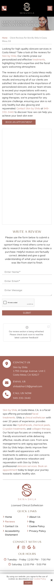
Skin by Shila (9, 55)
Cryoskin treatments (14, 428)
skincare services (27, 466)
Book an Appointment (19, 122)
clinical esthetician (35, 417)
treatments (39, 59)
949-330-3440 (21, 398)
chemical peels (41, 425)
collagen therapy (41, 428)
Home (4, 37)
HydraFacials (24, 425)
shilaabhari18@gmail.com (27, 386)
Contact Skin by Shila (28, 108)
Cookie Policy (40, 579)
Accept (28, 583)
